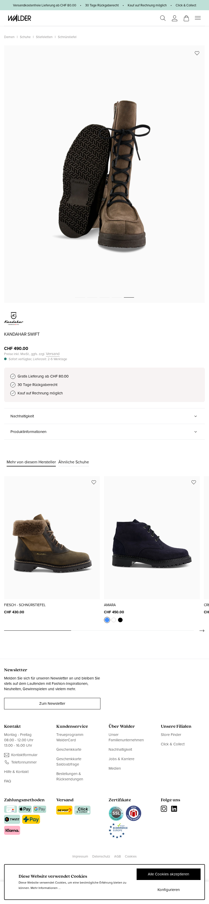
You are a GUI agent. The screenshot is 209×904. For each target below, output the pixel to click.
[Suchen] (163, 18)
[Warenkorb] (186, 16)
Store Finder (171, 734)
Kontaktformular (24, 755)
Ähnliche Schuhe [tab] (73, 462)
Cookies (131, 856)
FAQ (7, 781)
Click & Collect (173, 744)
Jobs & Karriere (121, 759)
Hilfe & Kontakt (16, 771)
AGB (117, 856)
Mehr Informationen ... (46, 888)
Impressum (80, 856)
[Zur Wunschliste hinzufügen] (197, 53)
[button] (104, 416)
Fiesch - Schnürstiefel (25, 605)
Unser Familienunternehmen (126, 737)
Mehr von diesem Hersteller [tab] (31, 462)
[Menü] (197, 18)
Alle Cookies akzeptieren (168, 874)
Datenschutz (101, 856)
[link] (13, 322)
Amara (110, 605)
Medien (115, 768)
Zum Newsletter (52, 703)
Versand (53, 354)
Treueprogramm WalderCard (69, 737)
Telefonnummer (24, 762)
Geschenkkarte (68, 749)
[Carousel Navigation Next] (199, 630)
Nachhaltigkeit (120, 749)
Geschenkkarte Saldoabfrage (68, 761)
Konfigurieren (169, 890)
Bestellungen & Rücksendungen (69, 776)
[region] (104, 174)
